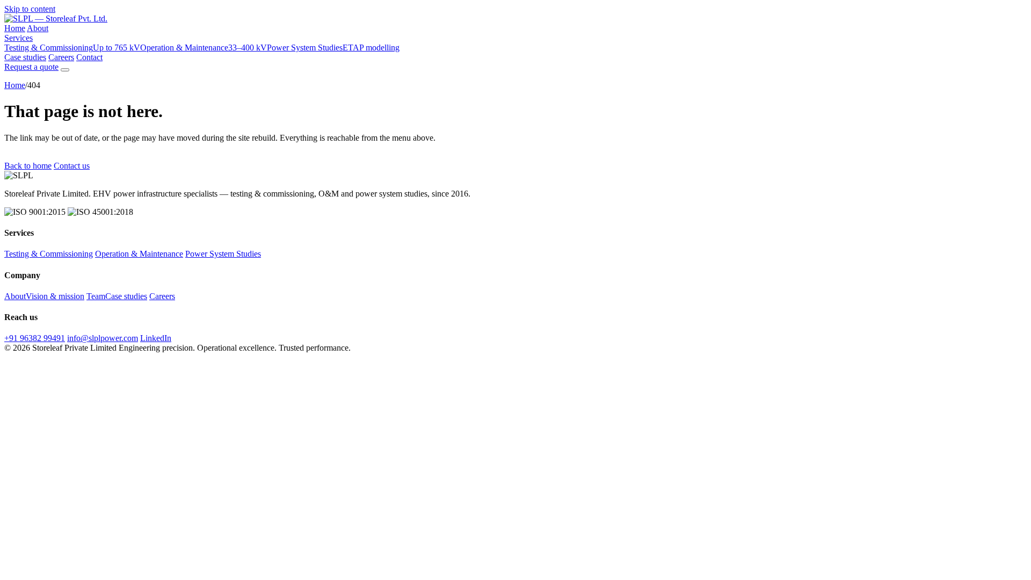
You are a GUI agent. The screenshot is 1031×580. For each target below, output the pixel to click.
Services (18, 37)
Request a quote (31, 66)
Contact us (72, 165)
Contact (89, 57)
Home (14, 28)
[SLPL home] (55, 18)
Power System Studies (333, 47)
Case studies (25, 57)
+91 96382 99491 (34, 338)
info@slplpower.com (102, 338)
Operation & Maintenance (203, 47)
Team (95, 296)
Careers (61, 57)
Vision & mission (55, 296)
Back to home (28, 165)
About (37, 28)
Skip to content (29, 8)
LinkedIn (155, 338)
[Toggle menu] (65, 69)
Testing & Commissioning (72, 47)
